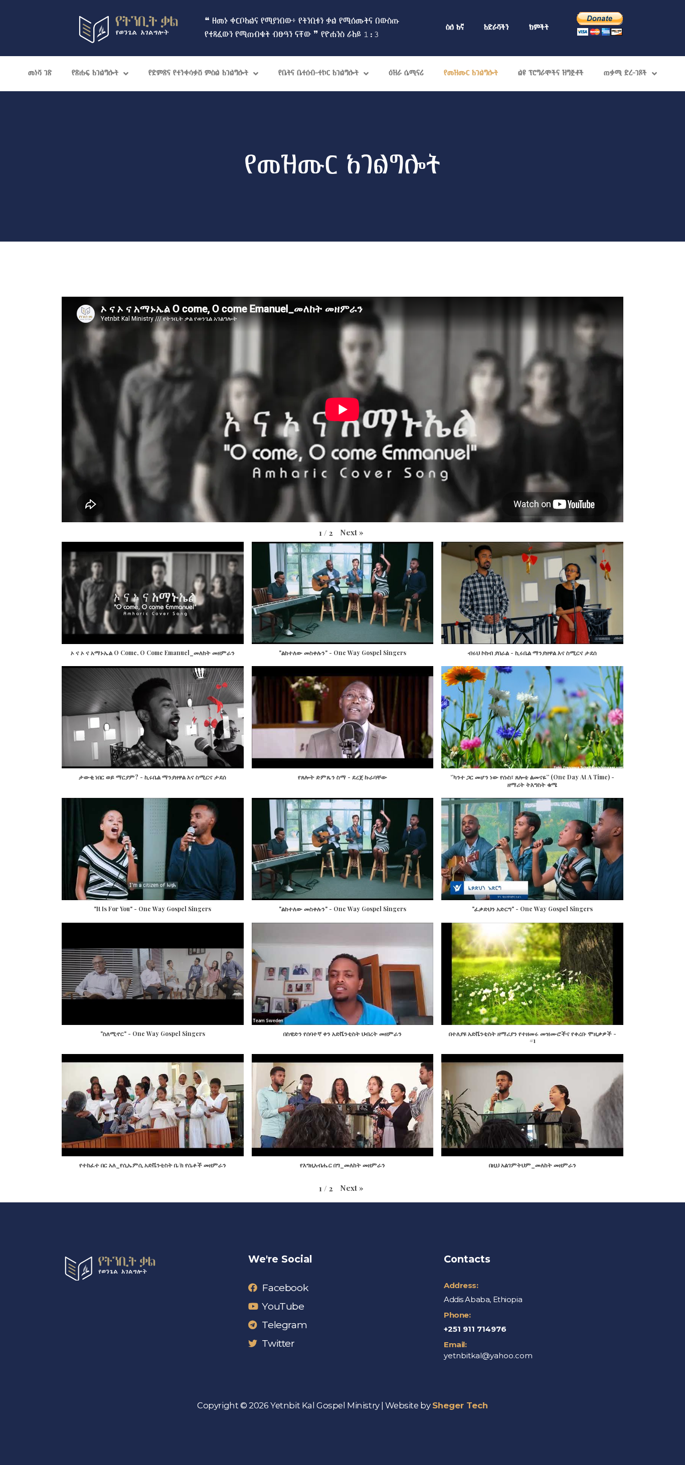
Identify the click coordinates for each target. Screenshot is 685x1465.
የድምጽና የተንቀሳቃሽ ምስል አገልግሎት (198, 73)
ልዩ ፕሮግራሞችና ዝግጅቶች (551, 73)
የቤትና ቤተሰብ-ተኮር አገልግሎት (318, 73)
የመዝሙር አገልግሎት (471, 73)
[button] (352, 532)
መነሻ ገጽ (40, 73)
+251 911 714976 (475, 1329)
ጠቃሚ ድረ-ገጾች (625, 73)
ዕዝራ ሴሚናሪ (406, 73)
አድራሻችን (496, 28)
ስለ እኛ (455, 28)
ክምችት (539, 28)
